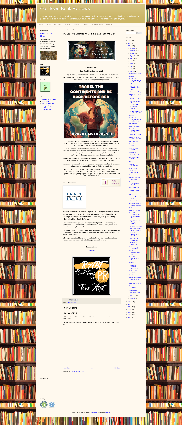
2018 (130, 314)
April (131, 68)
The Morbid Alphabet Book (134, 171)
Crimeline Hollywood (135, 226)
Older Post (117, 368)
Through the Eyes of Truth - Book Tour (135, 111)
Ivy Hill (131, 275)
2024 (130, 46)
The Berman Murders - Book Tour (134, 252)
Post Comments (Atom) (78, 371)
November (133, 50)
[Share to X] (74, 300)
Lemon (131, 262)
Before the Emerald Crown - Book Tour (135, 279)
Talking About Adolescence (133, 243)
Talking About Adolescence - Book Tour (134, 234)
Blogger (107, 412)
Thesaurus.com (46, 109)
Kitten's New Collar (135, 73)
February (133, 296)
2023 (130, 301)
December (133, 48)
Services (48, 24)
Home (41, 24)
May (131, 66)
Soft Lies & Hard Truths (134, 271)
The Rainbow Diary (135, 92)
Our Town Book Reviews (65, 8)
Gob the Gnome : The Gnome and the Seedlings (135, 119)
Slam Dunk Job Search (133, 148)
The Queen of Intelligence (133, 239)
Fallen (131, 208)
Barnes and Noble (97, 24)
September (133, 56)
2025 (130, 43)
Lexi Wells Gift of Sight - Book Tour (135, 137)
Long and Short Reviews (49, 99)
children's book (72, 302)
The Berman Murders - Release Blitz (134, 266)
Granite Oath (133, 290)
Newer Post (66, 368)
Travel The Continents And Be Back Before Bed (134, 215)
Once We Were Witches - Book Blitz (134, 87)
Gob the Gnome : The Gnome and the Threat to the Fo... (135, 81)
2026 (130, 40)
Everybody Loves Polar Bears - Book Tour (134, 183)
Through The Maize (135, 98)
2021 (130, 307)
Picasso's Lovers (134, 187)
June (131, 63)
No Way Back (133, 123)
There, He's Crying (135, 134)
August (132, 58)
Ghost (131, 161)
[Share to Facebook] (75, 300)
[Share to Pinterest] (77, 300)
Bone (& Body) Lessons (133, 286)
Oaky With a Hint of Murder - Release (135, 204)
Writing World (46, 101)
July (131, 61)
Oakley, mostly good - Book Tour (135, 247)
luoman (94, 412)
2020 (130, 309)
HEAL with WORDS (135, 283)
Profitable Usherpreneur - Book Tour (134, 130)
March (132, 71)
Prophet (131, 115)
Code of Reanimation (133, 164)
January (132, 298)
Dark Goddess (133, 141)
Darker (131, 194)
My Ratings (57, 24)
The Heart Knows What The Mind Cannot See (134, 102)
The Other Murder (134, 292)
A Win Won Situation (135, 201)
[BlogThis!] (72, 300)
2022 (130, 304)
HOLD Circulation (134, 126)
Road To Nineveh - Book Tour (135, 178)
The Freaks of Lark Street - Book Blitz (135, 229)
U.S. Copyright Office (48, 103)
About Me (67, 24)
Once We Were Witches (134, 158)
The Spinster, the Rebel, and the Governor (134, 221)
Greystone (132, 152)
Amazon (76, 24)
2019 (130, 312)
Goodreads (85, 24)
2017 (130, 317)
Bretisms (132, 175)
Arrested (132, 76)
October (132, 53)
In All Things (133, 168)
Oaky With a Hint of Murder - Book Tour (135, 258)
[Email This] (70, 300)
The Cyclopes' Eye (135, 154)
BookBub (109, 24)
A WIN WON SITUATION (133, 107)
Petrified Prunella (134, 210)
